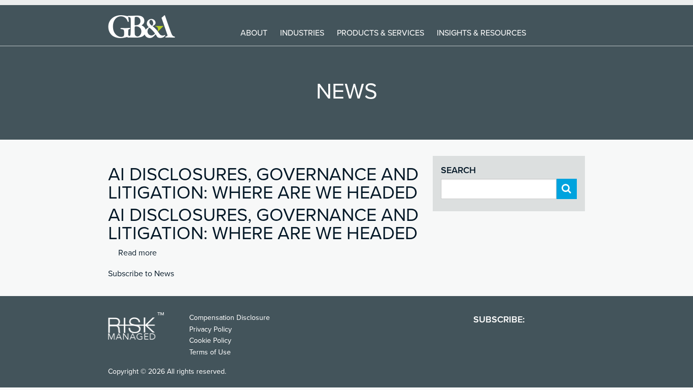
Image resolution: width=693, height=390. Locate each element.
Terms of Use (210, 352)
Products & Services (380, 33)
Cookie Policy (210, 340)
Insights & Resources (481, 33)
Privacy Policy (210, 329)
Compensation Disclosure (229, 317)
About (253, 33)
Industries (302, 33)
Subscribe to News (141, 274)
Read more (137, 253)
